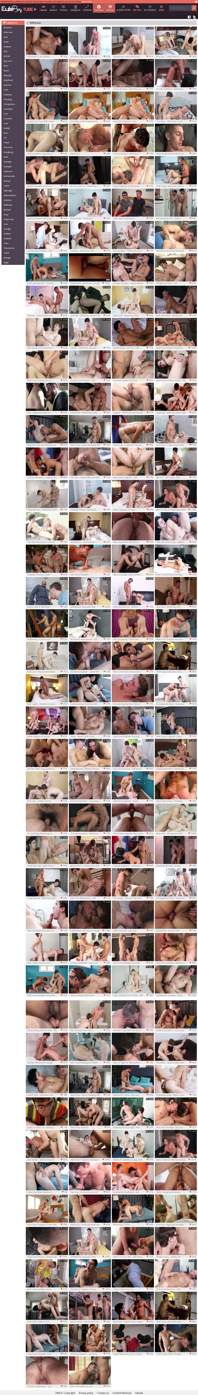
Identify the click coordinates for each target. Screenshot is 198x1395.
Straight (7, 229)
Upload (139, 1393)
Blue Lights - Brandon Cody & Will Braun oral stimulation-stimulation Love (47, 703)
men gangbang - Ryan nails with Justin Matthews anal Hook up (133, 639)
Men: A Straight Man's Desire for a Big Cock (133, 574)
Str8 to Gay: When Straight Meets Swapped (176, 1353)
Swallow (7, 238)
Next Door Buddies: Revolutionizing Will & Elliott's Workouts (90, 574)
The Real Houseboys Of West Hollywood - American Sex (47, 542)
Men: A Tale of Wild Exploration (176, 509)
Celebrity (8, 94)
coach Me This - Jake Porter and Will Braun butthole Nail (47, 865)
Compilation (9, 104)
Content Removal (121, 1393)
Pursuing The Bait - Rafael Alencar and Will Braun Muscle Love (176, 865)
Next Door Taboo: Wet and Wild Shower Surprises (133, 1095)
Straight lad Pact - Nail (176, 283)
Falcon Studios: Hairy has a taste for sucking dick (47, 153)
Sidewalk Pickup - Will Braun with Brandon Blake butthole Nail (90, 509)
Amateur (8, 27)
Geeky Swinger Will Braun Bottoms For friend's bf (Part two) (90, 995)
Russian (7, 209)
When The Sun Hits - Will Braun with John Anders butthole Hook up (133, 1256)
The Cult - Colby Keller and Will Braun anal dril (90, 477)
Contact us (103, 1393)
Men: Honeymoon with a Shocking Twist (90, 1030)
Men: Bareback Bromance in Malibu (47, 930)
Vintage (7, 257)
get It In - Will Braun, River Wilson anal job (176, 477)
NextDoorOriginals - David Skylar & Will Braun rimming (133, 801)
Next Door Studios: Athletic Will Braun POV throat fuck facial (176, 380)
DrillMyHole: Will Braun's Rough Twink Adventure (90, 930)
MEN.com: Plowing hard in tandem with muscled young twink (47, 380)
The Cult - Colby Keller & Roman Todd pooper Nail (176, 56)
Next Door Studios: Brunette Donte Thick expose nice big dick (176, 639)
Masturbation (10, 195)
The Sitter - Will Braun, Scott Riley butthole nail (176, 121)
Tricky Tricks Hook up (133, 1289)
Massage (8, 190)
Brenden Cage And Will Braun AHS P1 (90, 56)
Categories (75, 10)
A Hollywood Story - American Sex (176, 898)
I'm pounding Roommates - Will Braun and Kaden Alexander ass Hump (47, 1030)
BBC (6, 51)
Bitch (6, 65)
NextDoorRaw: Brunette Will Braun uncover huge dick (90, 703)
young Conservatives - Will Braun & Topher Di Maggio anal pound (47, 250)
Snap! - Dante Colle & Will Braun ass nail (90, 736)
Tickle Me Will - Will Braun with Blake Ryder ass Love (47, 898)
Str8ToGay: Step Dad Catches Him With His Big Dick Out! (176, 186)
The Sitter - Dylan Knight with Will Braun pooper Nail (176, 1062)
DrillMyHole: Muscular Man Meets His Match (90, 606)
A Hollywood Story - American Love (176, 703)
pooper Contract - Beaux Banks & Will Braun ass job (133, 283)
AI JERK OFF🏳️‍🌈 (123, 10)
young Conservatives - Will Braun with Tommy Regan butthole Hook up (90, 380)
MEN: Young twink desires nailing (176, 1192)
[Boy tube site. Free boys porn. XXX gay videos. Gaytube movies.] (19, 8)
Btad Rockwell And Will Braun (176, 153)
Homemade (9, 176)
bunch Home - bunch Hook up (90, 1321)
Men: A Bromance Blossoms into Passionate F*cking (133, 671)
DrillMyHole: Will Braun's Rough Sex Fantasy (90, 283)
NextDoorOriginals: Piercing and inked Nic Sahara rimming (133, 736)
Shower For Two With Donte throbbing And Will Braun (47, 121)
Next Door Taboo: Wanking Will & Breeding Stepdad (90, 445)
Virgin (6, 262)
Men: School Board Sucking (176, 574)
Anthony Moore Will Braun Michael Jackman (47, 218)
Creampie (8, 109)
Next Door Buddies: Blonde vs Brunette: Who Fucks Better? (176, 962)
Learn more (87, 1)
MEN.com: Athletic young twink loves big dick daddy (133, 1159)
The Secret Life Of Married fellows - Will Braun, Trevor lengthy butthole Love (47, 347)
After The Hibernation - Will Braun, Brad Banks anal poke (90, 898)
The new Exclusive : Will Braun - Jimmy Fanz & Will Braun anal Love (90, 833)
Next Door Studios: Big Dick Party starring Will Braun (176, 347)
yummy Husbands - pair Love (90, 962)
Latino (7, 185)
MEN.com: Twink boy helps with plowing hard (133, 315)
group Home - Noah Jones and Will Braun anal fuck (90, 865)
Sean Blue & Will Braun (133, 218)
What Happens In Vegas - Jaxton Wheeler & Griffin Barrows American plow (47, 736)
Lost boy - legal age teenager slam (176, 1224)
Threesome (9, 248)
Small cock (9, 219)
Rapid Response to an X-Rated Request (133, 1353)
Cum (6, 113)
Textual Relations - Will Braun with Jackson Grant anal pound (133, 865)
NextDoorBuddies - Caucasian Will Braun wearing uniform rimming (90, 801)
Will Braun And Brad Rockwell (176, 250)
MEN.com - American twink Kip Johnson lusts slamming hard (90, 1224)
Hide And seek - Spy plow (133, 930)
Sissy (6, 214)
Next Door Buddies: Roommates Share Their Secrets (90, 1127)
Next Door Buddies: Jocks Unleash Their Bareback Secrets (47, 1289)
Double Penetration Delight (47, 1062)
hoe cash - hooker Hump (47, 801)
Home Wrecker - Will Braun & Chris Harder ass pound (133, 89)
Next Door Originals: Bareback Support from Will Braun (90, 1159)
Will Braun (90, 153)
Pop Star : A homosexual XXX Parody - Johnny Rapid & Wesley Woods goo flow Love (90, 1192)
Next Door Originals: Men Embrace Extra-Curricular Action (47, 1353)
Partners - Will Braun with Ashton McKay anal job (90, 250)
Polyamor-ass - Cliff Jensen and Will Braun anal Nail (47, 509)
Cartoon (7, 85)
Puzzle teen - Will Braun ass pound (47, 1095)
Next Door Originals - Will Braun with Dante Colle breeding (133, 477)
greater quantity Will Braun (47, 186)
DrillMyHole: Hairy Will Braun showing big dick (133, 56)
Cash (6, 89)
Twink (6, 252)
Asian (6, 41)
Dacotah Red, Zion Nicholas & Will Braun (47, 445)
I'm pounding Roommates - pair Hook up (47, 833)
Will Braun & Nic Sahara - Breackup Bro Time (47, 56)
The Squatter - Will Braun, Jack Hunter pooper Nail (133, 250)
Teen (6, 243)
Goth (6, 157)
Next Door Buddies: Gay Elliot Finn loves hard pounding (47, 995)
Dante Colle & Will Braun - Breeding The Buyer (47, 606)
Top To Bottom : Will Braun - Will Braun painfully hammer (133, 153)
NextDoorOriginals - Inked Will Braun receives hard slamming (90, 671)
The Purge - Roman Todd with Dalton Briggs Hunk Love (133, 898)
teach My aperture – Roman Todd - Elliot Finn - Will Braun (47, 283)
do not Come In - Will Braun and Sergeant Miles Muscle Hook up (90, 186)
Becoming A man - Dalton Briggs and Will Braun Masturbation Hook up (176, 218)
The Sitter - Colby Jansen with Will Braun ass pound (176, 445)
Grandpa (8, 161)
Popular (43, 10)
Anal (6, 37)
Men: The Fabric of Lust (90, 1386)
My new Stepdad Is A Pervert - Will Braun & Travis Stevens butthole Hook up (133, 703)
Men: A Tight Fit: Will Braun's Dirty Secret (133, 1062)
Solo (6, 224)
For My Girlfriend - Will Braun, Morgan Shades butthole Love (176, 89)
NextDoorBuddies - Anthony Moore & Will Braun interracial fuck (90, 1353)
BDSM (7, 56)
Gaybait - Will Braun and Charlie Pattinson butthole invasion (133, 412)
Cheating (8, 99)
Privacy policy (86, 1393)
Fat (5, 137)
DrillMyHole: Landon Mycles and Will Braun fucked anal (47, 89)
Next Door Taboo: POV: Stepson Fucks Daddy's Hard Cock (47, 1321)
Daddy (7, 128)
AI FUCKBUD (150, 10)
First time (8, 147)
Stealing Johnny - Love (90, 89)
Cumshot (8, 118)
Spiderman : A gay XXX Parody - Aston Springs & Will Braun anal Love (133, 445)
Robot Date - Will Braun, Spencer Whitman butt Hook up (90, 218)
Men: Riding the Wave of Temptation (47, 412)
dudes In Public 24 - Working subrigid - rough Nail (47, 1127)
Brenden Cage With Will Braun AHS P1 (133, 1030)
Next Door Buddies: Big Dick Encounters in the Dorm (176, 1127)
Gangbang (8, 152)
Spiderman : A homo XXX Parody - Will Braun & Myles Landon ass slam (176, 930)
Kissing (7, 181)
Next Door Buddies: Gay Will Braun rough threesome (133, 962)
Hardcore (8, 171)
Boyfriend (8, 80)
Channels (87, 10)
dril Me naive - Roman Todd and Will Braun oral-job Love (133, 347)
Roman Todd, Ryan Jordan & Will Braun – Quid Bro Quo (47, 768)
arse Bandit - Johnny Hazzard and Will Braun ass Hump (47, 1159)
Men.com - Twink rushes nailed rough (133, 1321)
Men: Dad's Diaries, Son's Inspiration (47, 962)
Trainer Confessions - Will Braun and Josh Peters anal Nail (176, 1289)
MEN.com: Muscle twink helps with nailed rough (47, 671)
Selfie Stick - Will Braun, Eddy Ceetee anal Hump (90, 412)
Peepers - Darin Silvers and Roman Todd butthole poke (47, 315)
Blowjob (7, 75)
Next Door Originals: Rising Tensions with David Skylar (90, 1289)
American (8, 32)
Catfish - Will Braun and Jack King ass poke (90, 347)
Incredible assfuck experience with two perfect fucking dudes (90, 121)
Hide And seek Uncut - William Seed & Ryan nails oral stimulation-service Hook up (176, 542)
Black (6, 70)
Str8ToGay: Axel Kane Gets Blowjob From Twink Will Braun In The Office (176, 671)
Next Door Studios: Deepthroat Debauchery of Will (47, 1256)
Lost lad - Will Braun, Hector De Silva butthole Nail (90, 315)
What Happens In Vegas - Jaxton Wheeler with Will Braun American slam (133, 509)
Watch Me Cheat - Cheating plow (176, 801)
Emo (6, 133)
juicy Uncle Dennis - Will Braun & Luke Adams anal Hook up (133, 768)
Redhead (8, 205)
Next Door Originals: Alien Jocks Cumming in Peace (133, 833)
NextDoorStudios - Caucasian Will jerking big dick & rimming (176, 1030)
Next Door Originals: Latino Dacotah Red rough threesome (176, 736)
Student (7, 233)
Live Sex (110, 10)
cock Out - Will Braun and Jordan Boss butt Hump (176, 606)
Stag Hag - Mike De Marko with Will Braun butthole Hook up (176, 412)
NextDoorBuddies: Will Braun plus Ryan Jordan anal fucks (176, 768)
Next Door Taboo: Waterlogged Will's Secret (133, 1224)
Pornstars (98, 10)
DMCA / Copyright (65, 1393)
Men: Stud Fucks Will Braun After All (133, 542)
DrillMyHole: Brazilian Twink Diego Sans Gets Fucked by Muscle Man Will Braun (176, 995)
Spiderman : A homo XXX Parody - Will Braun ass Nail (47, 639)
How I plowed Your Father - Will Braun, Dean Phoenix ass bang (133, 995)
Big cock (8, 61)
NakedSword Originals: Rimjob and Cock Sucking (90, 768)
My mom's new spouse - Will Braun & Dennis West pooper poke (90, 639)
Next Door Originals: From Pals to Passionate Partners (47, 1224)
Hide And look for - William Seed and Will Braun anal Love (133, 606)
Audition (7, 46)
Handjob (8, 166)
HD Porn (137, 10)
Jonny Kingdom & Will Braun (133, 186)
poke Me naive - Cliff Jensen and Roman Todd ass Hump (176, 315)
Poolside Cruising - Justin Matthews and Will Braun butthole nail (47, 574)
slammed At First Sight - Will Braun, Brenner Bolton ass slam (133, 1127)
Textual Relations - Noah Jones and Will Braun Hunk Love (47, 477)
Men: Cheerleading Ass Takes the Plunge (90, 1062)
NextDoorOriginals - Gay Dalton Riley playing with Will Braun (133, 121)
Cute (6, 123)
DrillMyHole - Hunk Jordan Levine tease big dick (90, 542)
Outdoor (8, 200)
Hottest (63, 10)
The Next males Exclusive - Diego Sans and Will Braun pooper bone (133, 380)
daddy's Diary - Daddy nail (176, 1256)
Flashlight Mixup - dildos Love (176, 1094)
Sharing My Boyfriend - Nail (133, 1192)
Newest (53, 10)
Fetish (6, 142)
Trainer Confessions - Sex (47, 1386)
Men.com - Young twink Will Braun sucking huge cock (176, 833)
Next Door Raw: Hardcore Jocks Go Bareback (47, 1192)
